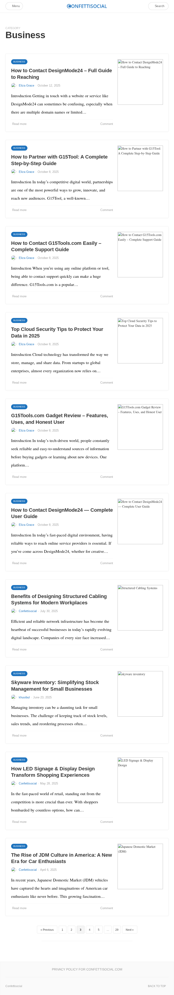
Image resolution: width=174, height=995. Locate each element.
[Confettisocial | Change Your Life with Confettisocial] (87, 6)
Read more (19, 124)
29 (116, 929)
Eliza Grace (26, 85)
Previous (48, 929)
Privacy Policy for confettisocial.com (87, 969)
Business (19, 61)
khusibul (24, 697)
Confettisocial (28, 611)
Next (128, 929)
